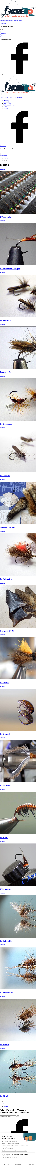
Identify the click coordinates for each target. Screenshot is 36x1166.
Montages (6, 100)
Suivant (5, 1106)
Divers (5, 106)
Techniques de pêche (9, 105)
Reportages (6, 102)
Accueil (5, 158)
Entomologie (7, 103)
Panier (1, 35)
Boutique (6, 108)
